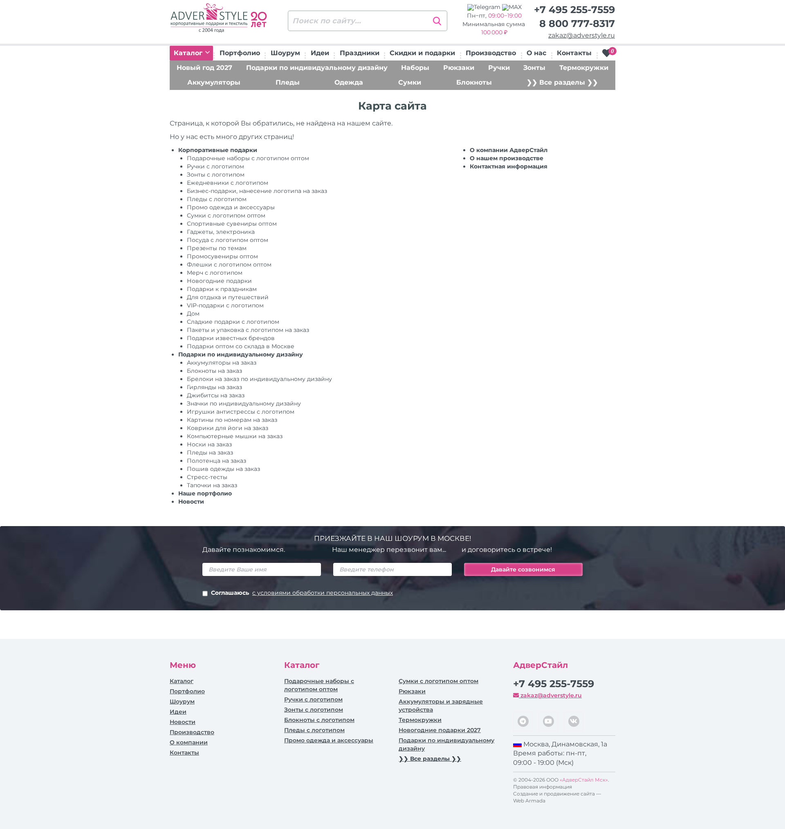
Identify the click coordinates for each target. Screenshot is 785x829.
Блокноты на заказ (214, 370)
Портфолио (240, 53)
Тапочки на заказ (212, 485)
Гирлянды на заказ (214, 387)
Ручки (499, 68)
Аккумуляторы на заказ (221, 362)
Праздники (359, 53)
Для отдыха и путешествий (228, 297)
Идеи (320, 53)
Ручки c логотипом (215, 166)
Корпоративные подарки (217, 150)
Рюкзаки (458, 68)
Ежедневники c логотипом (227, 182)
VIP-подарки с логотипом (225, 305)
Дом (193, 313)
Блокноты (474, 82)
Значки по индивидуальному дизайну (244, 403)
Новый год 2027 (204, 68)
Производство (491, 53)
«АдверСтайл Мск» (584, 780)
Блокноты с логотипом (319, 720)
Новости (191, 501)
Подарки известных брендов (231, 338)
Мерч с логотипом (214, 272)
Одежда (348, 82)
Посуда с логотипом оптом (227, 240)
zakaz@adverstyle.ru (581, 35)
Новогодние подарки (219, 281)
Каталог (189, 53)
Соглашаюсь (302, 592)
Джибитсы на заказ (215, 395)
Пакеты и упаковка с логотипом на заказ (248, 330)
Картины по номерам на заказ (232, 419)
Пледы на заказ (210, 452)
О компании (189, 742)
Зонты (534, 68)
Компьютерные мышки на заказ (235, 436)
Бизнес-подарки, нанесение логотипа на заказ (257, 191)
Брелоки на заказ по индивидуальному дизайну (259, 379)
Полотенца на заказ (216, 460)
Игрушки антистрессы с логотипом (240, 411)
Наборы (415, 68)
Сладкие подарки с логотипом (233, 321)
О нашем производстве (506, 158)
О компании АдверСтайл (508, 150)
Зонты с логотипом (215, 174)
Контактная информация (508, 166)
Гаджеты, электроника (221, 231)
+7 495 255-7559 (574, 10)
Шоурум (285, 53)
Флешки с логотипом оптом (229, 264)
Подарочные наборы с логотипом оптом (248, 158)
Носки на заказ (209, 444)
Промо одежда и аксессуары (231, 207)
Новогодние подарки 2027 (440, 730)
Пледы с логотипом (217, 199)
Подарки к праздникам (222, 289)
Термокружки (583, 68)
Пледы (288, 82)
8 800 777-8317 (577, 23)
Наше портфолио (205, 493)
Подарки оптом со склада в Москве (240, 346)
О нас (536, 53)
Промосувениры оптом (222, 256)
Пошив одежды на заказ (223, 469)
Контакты (574, 53)
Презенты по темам (217, 248)
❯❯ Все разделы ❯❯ (562, 82)
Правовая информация (542, 787)
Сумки (409, 82)
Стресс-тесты (207, 477)
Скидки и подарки (422, 53)
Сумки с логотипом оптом (226, 215)
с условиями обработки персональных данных (322, 592)
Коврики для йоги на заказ (227, 428)
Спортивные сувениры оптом (232, 223)
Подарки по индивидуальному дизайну (317, 68)
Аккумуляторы (213, 82)
